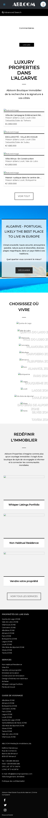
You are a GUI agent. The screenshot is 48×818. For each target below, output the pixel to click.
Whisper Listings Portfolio (12, 684)
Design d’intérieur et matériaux (15, 678)
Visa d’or (5, 667)
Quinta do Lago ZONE (11, 619)
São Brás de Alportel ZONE (13, 647)
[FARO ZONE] (24, 367)
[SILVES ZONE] (24, 403)
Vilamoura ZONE (9, 625)
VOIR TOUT (24, 196)
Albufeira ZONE (8, 630)
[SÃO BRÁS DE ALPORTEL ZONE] (24, 396)
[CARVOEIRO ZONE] (24, 345)
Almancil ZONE (8, 633)
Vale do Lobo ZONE (10, 622)
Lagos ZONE (7, 642)
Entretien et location (10, 673)
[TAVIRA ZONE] (24, 410)
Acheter (5, 681)
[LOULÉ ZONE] (24, 388)
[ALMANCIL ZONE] (24, 359)
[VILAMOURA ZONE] (24, 337)
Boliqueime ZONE (9, 639)
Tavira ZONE (7, 653)
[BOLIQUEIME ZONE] (24, 374)
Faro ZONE (6, 636)
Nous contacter (7, 815)
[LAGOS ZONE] (24, 381)
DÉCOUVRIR (24, 270)
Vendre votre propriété (11, 670)
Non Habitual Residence (12, 664)
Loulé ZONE (7, 644)
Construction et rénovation (13, 676)
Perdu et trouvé (8, 687)
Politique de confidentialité (13, 781)
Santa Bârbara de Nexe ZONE (14, 723)
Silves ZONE (7, 650)
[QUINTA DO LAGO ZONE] (24, 323)
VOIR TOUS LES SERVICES (24, 596)
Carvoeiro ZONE (9, 627)
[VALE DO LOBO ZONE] (24, 330)
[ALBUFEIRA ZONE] (24, 352)
